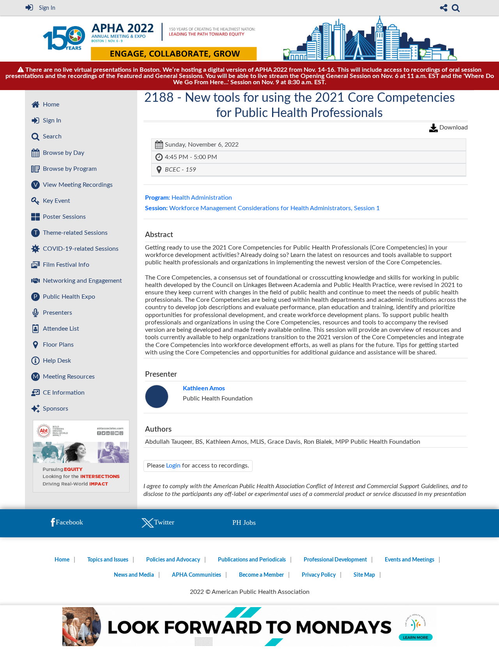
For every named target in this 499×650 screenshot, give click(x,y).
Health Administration (188, 198)
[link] (455, 8)
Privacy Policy (319, 575)
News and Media (134, 575)
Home (62, 560)
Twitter (164, 522)
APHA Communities (196, 575)
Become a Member (261, 575)
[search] (455, 7)
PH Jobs (244, 522)
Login (173, 465)
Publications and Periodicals (252, 560)
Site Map (364, 575)
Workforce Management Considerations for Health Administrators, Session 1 (262, 208)
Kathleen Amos (204, 388)
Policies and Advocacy (173, 560)
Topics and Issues (107, 560)
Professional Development (335, 560)
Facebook (69, 522)
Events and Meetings (409, 560)
